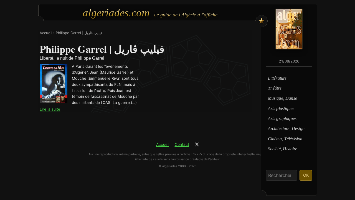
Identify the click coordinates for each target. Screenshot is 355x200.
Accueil (46, 33)
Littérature (277, 78)
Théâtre (275, 88)
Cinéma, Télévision (285, 138)
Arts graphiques (282, 118)
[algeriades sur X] (197, 144)
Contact (182, 144)
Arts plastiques (281, 108)
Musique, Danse (282, 98)
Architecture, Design (286, 128)
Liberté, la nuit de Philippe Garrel (72, 58)
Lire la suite (50, 109)
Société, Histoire (282, 148)
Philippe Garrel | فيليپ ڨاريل (79, 33)
